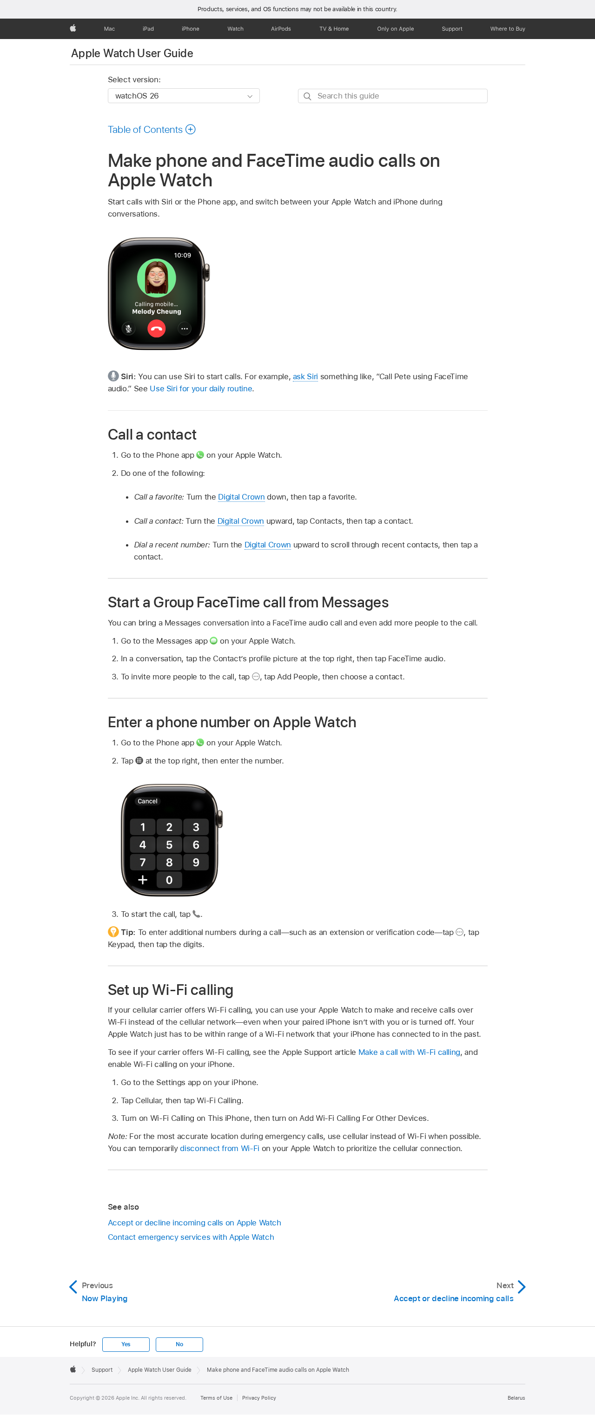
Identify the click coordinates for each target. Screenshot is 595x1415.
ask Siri (305, 376)
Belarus (516, 1398)
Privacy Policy (259, 1398)
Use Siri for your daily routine (201, 388)
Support (102, 1370)
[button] (152, 129)
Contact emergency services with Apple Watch (191, 1237)
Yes (126, 1344)
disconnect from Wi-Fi (219, 1148)
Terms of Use (216, 1398)
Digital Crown (241, 496)
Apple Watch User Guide (132, 53)
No (179, 1344)
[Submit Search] (308, 96)
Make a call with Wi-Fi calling (409, 1052)
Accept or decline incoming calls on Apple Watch (194, 1222)
